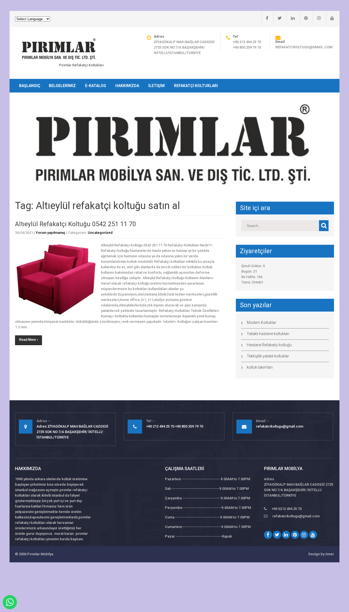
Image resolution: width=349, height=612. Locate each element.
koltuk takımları (260, 367)
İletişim (156, 85)
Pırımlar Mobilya (40, 554)
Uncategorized (100, 233)
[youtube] (330, 18)
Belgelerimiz (62, 85)
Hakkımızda (127, 85)
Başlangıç (29, 85)
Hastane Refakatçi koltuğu (269, 345)
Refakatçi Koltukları (196, 85)
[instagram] (317, 18)
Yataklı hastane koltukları (268, 334)
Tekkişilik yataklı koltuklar (268, 356)
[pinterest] (304, 18)
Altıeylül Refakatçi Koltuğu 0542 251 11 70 (75, 224)
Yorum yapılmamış (50, 233)
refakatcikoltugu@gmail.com (303, 47)
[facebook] (264, 18)
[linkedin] (291, 18)
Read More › (28, 340)
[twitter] (277, 18)
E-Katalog (95, 85)
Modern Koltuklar (261, 322)
